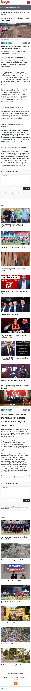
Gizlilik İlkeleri (23, 677)
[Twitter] (4, 43)
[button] (24, 43)
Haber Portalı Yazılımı (8, 688)
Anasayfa (5, 12)
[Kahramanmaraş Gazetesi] (5, 2)
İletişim (16, 677)
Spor (10, 12)
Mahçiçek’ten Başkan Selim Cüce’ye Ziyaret (17, 7)
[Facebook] (2, 43)
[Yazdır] (11, 43)
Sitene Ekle (15, 679)
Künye (11, 677)
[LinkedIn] (6, 43)
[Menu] (28, 2)
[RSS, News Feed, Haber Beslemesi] (15, 683)
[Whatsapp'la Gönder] (9, 43)
